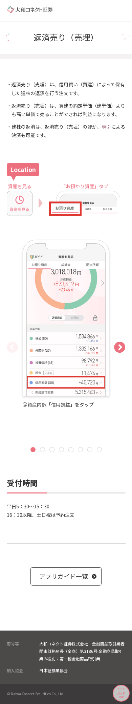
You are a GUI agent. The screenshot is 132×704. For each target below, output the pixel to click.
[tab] (33, 449)
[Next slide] (119, 347)
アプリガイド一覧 (63, 576)
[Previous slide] (12, 347)
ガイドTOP (121, 695)
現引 (106, 126)
